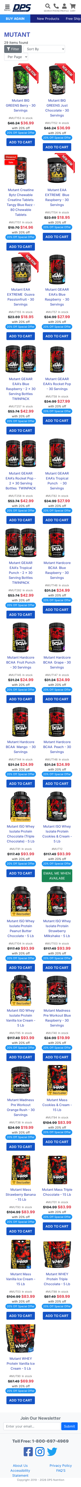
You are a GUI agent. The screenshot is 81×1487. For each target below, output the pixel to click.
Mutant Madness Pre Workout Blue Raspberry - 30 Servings (57, 1017)
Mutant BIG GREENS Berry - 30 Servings (21, 105)
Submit (69, 1426)
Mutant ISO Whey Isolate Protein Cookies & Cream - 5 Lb (57, 833)
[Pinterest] (40, 1454)
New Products (48, 19)
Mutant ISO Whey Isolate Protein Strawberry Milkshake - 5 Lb (57, 928)
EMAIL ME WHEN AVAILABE (57, 875)
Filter (14, 49)
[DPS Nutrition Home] (21, 8)
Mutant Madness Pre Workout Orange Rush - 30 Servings (21, 1107)
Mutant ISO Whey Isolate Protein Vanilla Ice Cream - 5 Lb (21, 1017)
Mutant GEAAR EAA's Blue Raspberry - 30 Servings (57, 296)
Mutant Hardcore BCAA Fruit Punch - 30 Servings (21, 662)
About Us (20, 1465)
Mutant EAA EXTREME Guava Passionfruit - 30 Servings (21, 296)
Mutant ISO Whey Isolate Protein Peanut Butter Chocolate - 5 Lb (21, 928)
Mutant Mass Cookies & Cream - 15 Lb (57, 1105)
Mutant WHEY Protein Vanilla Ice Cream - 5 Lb (21, 1363)
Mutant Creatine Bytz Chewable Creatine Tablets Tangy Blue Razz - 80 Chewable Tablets (21, 202)
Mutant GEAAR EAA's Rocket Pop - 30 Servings (57, 384)
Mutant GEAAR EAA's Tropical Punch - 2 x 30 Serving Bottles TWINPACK (21, 573)
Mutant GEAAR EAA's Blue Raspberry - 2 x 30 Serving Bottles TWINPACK (21, 389)
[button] (7, 7)
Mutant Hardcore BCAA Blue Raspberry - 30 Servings (57, 570)
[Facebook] (28, 1454)
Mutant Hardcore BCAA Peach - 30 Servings (57, 747)
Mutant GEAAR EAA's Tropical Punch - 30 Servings (57, 480)
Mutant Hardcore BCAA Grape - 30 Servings (57, 662)
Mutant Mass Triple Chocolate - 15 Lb (57, 1192)
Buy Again (15, 19)
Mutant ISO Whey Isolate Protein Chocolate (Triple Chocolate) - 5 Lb (21, 833)
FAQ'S (60, 1470)
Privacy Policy (61, 1465)
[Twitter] (52, 1454)
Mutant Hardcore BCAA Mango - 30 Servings (21, 747)
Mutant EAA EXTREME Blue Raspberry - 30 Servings (57, 197)
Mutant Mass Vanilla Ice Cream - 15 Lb (21, 1279)
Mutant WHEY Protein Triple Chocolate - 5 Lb (57, 1279)
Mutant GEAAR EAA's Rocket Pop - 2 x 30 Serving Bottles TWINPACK (21, 480)
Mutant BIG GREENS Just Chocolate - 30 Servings (57, 107)
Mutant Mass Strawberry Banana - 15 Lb (21, 1194)
